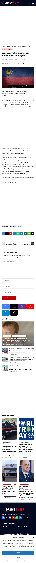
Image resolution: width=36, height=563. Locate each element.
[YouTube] (13, 517)
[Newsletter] (27, 517)
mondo (19, 226)
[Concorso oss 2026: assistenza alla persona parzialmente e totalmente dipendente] (5, 368)
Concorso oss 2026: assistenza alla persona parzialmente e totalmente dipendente (21, 368)
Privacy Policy (20, 561)
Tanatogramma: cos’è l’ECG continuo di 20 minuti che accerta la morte (21, 360)
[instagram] (10, 517)
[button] (33, 537)
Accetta (18, 552)
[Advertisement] (18, 26)
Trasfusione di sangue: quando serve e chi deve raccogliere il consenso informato (21, 351)
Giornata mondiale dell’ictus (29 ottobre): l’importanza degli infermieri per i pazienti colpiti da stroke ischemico (26, 449)
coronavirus (5, 226)
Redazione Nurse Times (10, 59)
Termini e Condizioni (11, 561)
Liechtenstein (13, 226)
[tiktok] (23, 517)
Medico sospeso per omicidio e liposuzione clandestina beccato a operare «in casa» (9, 449)
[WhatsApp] (16, 517)
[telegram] (20, 517)
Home (3, 46)
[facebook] (3, 517)
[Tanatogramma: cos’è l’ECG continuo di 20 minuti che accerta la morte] (5, 359)
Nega (18, 557)
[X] (6, 517)
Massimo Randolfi (11, 46)
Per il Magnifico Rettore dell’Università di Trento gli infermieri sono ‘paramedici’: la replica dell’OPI (26, 491)
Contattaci (26, 561)
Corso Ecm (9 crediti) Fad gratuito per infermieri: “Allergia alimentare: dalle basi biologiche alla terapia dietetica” (16, 340)
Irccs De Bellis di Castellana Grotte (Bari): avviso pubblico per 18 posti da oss (9, 490)
